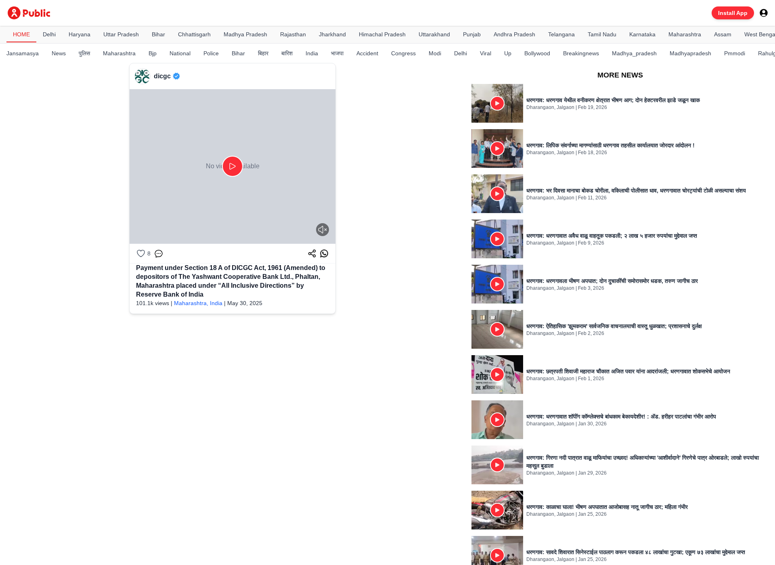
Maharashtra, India (198, 303)
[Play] (232, 166)
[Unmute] (322, 229)
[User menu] (764, 13)
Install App (733, 13)
